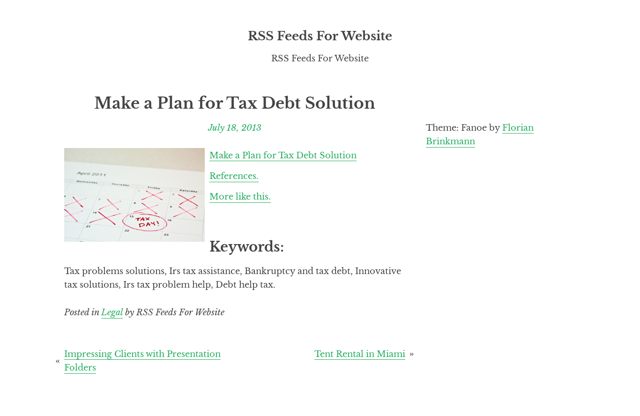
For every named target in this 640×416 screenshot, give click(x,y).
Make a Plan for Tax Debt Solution (283, 154)
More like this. (240, 196)
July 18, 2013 (234, 127)
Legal (112, 312)
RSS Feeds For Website (320, 36)
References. (234, 176)
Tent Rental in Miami (359, 353)
